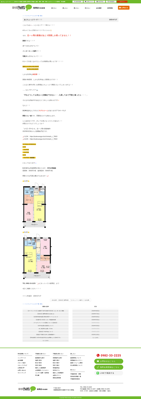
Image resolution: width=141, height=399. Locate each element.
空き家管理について (76, 365)
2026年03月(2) (95, 325)
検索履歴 (111, 1)
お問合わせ (124, 7)
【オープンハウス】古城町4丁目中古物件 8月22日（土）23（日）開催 (45, 310)
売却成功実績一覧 (75, 376)
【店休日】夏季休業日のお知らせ (45, 313)
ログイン (122, 1)
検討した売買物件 (58, 373)
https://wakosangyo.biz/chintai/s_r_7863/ (43, 136)
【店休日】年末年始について (45, 331)
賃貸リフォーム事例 (76, 363)
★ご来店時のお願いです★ (45, 328)
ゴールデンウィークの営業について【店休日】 (45, 322)
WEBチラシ (56, 370)
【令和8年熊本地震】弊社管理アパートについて (45, 316)
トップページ (22, 358)
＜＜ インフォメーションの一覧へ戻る (32, 15)
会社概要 (20, 360)
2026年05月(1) (95, 319)
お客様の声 (21, 368)
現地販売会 (56, 368)
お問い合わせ (22, 370)
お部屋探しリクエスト (42, 370)
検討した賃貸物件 (40, 368)
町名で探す (38, 363)
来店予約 (100, 1)
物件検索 (78, 1)
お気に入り (90, 1)
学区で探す (38, 365)
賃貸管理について (75, 358)
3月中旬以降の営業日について (45, 325)
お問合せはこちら (107, 361)
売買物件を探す (57, 358)
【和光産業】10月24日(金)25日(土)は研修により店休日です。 (46, 337)
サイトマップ (22, 373)
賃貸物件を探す (40, 358)
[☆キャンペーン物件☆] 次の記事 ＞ (81, 300)
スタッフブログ (22, 365)
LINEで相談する (107, 373)
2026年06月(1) (95, 316)
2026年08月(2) (95, 310)
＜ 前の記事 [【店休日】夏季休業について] (60, 300)
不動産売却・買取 (75, 374)
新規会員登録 (57, 377)
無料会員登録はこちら (109, 367)
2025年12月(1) (95, 334)
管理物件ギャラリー (76, 360)
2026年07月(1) (95, 313)
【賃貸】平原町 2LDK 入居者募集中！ (45, 334)
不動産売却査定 (75, 379)
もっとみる (45, 340)
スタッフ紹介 (22, 363)
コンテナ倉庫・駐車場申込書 (42, 374)
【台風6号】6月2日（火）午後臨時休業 (45, 319)
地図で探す (38, 360)
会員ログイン (57, 375)
